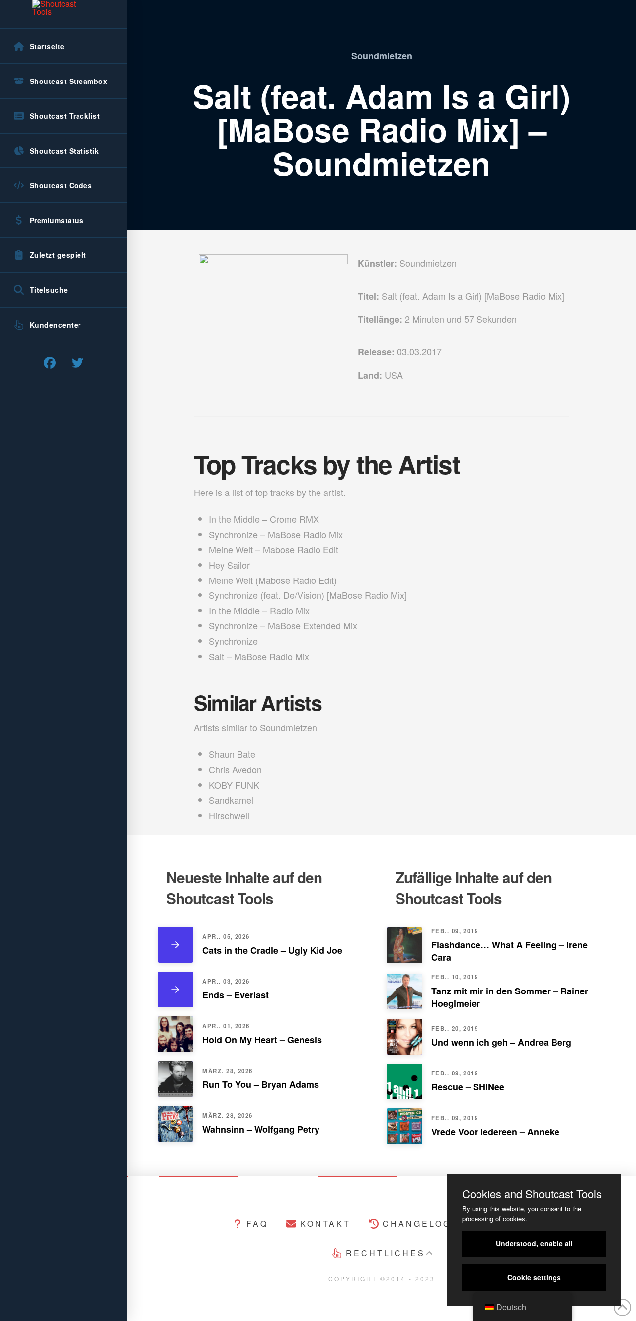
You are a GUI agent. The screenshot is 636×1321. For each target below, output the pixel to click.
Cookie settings (534, 1277)
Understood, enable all (534, 1243)
